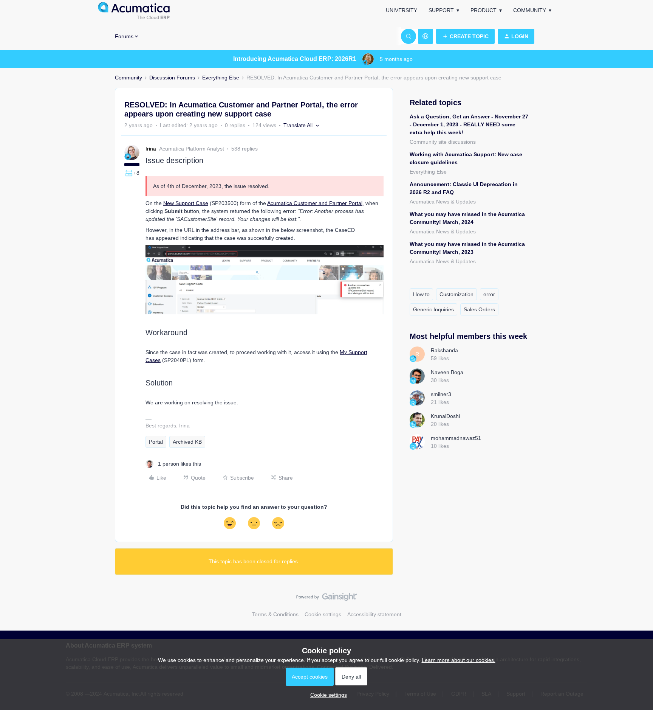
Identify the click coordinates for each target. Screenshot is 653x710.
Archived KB (187, 442)
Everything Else (220, 78)
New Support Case (185, 203)
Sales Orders (479, 309)
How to (421, 294)
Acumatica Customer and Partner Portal (314, 203)
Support (441, 10)
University (401, 10)
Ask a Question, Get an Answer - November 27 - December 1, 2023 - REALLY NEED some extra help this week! (469, 124)
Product (483, 10)
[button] (465, 36)
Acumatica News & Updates (443, 202)
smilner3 (441, 394)
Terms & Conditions (275, 614)
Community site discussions (443, 142)
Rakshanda (444, 350)
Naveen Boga (447, 372)
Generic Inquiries (433, 309)
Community (529, 10)
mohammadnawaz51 (456, 438)
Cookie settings (323, 614)
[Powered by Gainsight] (326, 598)
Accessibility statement (374, 614)
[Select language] (425, 36)
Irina (150, 149)
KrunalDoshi (445, 416)
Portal (156, 442)
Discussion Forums (172, 78)
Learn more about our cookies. (458, 660)
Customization (456, 294)
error (489, 294)
